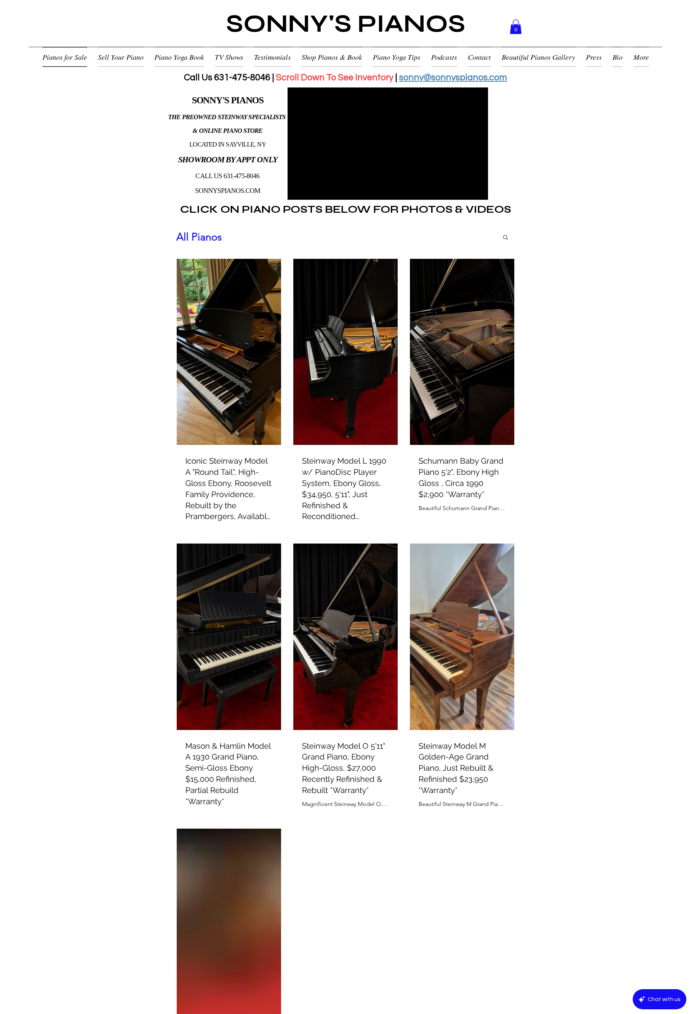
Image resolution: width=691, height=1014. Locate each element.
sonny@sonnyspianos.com (453, 77)
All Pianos (199, 236)
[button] (516, 26)
